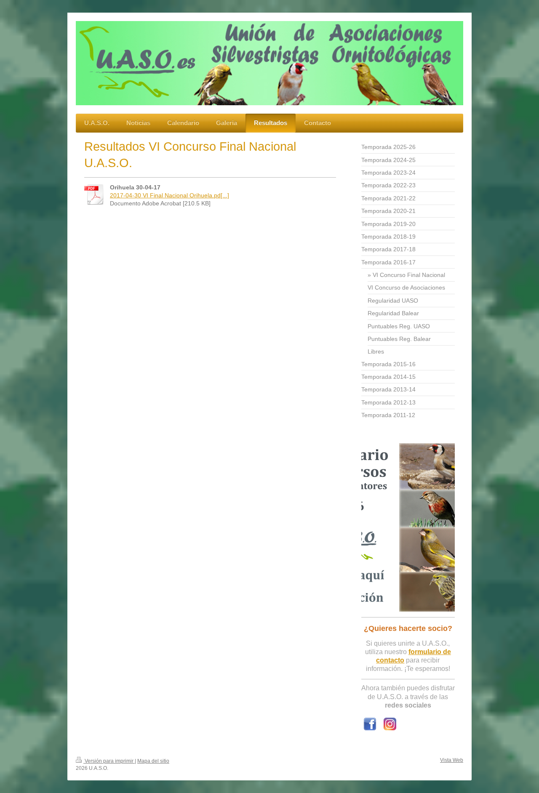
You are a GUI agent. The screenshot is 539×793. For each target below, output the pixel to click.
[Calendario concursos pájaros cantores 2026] (408, 527)
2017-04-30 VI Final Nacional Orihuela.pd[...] (169, 195)
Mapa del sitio (153, 761)
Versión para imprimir (109, 761)
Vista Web (451, 760)
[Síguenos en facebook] (370, 724)
